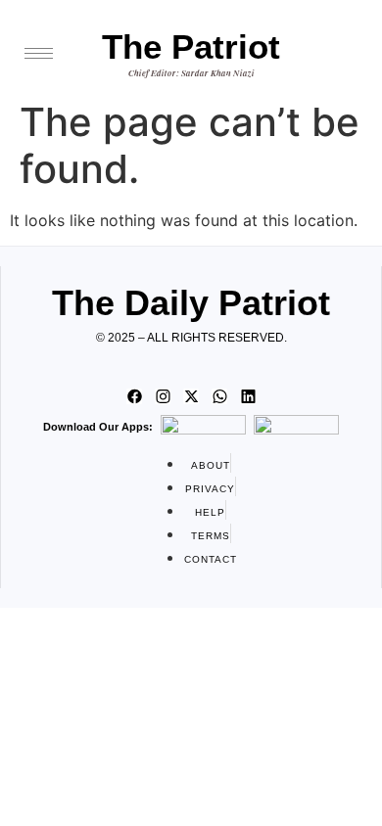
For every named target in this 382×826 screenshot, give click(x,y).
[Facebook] (134, 396)
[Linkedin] (248, 396)
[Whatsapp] (219, 396)
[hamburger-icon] (39, 53)
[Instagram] (162, 396)
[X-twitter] (191, 396)
